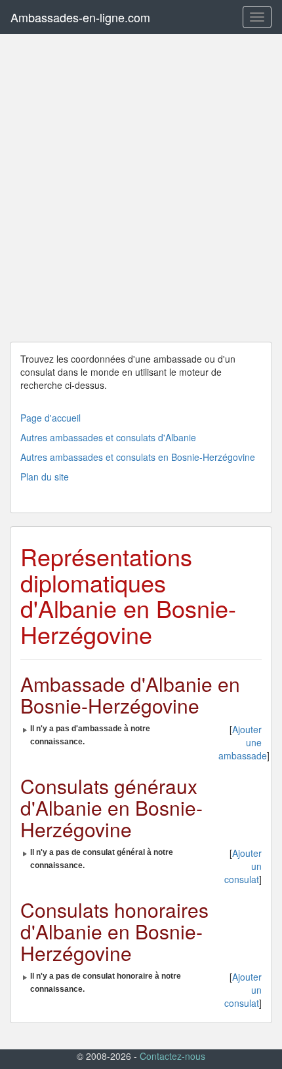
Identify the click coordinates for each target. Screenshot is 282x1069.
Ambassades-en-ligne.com (80, 17)
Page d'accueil (50, 417)
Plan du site (44, 476)
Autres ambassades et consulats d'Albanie (108, 437)
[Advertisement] (141, 188)
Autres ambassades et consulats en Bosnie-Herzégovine (137, 456)
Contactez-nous (172, 1055)
